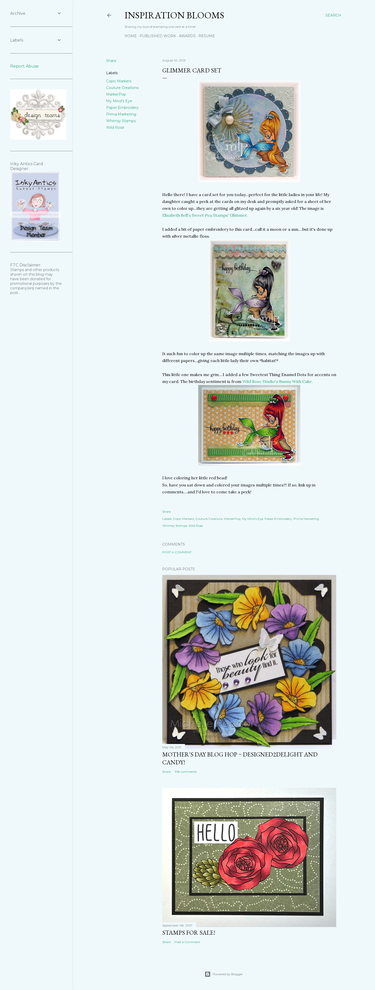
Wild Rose (115, 127)
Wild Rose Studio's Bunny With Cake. (277, 381)
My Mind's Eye (119, 101)
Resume (206, 36)
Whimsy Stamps (121, 121)
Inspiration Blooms (174, 15)
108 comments (185, 772)
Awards (187, 36)
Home (130, 36)
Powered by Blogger (228, 974)
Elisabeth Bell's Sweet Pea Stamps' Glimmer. (205, 215)
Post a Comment (177, 552)
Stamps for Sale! (188, 932)
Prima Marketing (121, 114)
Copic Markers (118, 81)
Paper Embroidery (122, 107)
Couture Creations (122, 87)
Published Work (158, 36)
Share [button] (111, 60)
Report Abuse (24, 66)
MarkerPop (116, 94)
